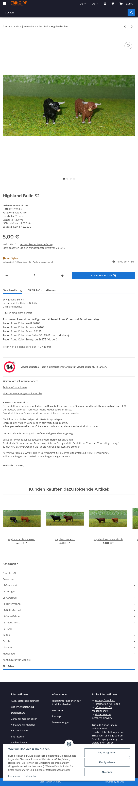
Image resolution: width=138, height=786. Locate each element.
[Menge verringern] (6, 275)
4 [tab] (74, 179)
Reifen (6, 635)
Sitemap (56, 716)
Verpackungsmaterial (23, 724)
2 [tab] (67, 179)
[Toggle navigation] (4, 2)
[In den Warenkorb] (5, 37)
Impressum (14, 776)
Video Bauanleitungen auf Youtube (22, 393)
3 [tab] (71, 179)
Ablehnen (107, 772)
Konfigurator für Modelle (17, 659)
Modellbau (9, 653)
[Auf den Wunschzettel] (128, 45)
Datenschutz (31, 776)
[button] (105, 3)
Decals (6, 641)
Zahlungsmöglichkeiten (24, 718)
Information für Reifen (107, 703)
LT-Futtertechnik (12, 603)
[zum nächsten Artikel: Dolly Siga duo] (131, 26)
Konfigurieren (107, 762)
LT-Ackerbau (10, 597)
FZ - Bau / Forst (11, 622)
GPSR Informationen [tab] (42, 290)
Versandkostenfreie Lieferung (36, 244)
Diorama (7, 647)
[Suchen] (131, 12)
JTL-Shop (120, 781)
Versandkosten (19, 730)
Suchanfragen (19, 742)
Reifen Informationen (15, 387)
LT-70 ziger (9, 591)
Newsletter (57, 710)
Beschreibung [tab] (12, 290)
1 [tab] (64, 179)
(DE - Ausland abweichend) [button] (40, 261)
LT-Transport (10, 585)
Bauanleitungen (60, 722)
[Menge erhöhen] (62, 275)
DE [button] (81, 4)
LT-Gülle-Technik (12, 610)
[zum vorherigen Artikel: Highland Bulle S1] (125, 26)
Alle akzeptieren (107, 752)
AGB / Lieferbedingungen (25, 700)
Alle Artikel (21, 212)
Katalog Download (105, 700)
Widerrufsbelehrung (22, 706)
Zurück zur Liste (13, 26)
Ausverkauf (9, 579)
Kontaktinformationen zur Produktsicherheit (66, 702)
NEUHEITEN (9, 572)
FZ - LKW (7, 628)
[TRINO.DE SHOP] (19, 4)
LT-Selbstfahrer (11, 616)
